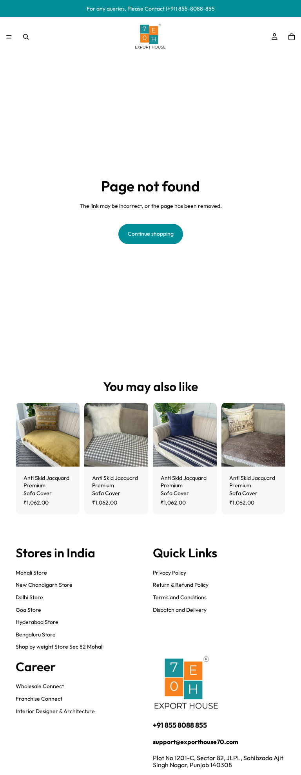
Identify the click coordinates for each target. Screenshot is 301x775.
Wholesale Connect (40, 686)
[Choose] (67, 454)
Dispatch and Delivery (180, 609)
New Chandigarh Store (44, 584)
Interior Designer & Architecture (55, 711)
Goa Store (28, 609)
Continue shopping (151, 233)
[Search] (25, 36)
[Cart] (291, 36)
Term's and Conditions (180, 597)
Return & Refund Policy (181, 584)
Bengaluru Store (36, 634)
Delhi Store (29, 597)
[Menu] (9, 37)
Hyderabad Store (37, 621)
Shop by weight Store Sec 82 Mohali (59, 646)
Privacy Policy (169, 572)
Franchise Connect (39, 698)
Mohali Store (31, 572)
